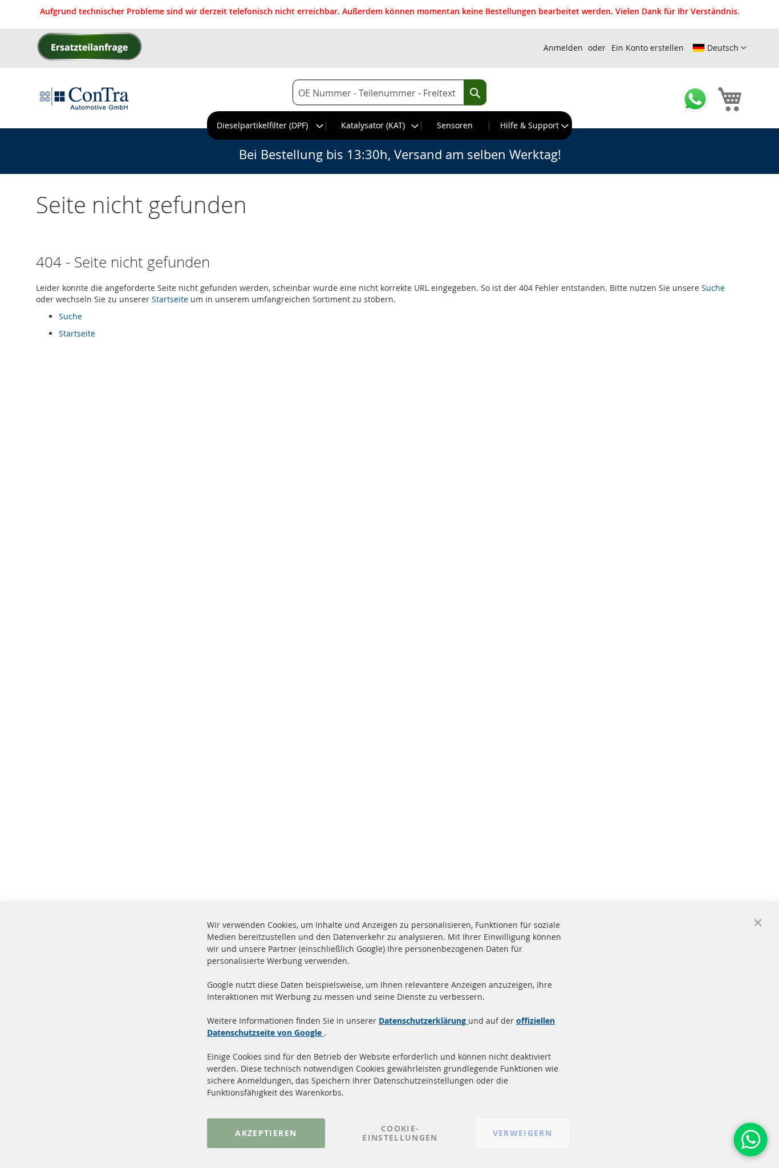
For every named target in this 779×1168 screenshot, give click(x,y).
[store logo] (84, 98)
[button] (719, 48)
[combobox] (389, 93)
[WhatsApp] (750, 1139)
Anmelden (563, 47)
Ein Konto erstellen (647, 47)
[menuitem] (267, 125)
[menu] (389, 125)
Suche (713, 287)
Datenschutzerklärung (423, 1020)
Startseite (170, 299)
